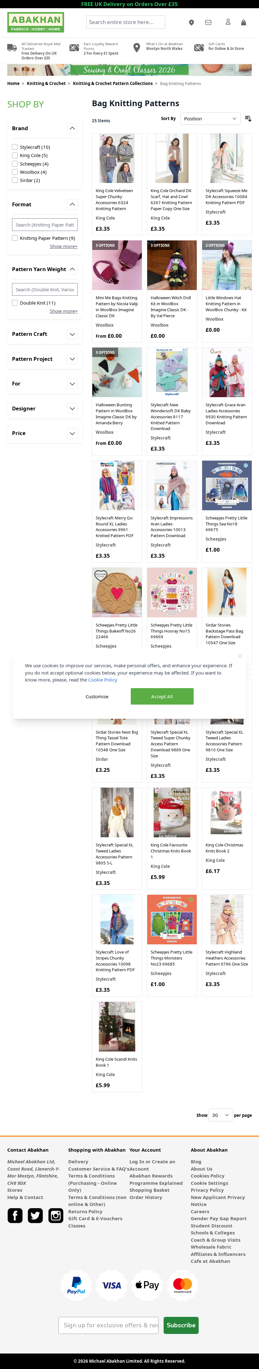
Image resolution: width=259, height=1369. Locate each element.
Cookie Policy (102, 679)
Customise (97, 696)
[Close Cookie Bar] (240, 656)
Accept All (162, 696)
